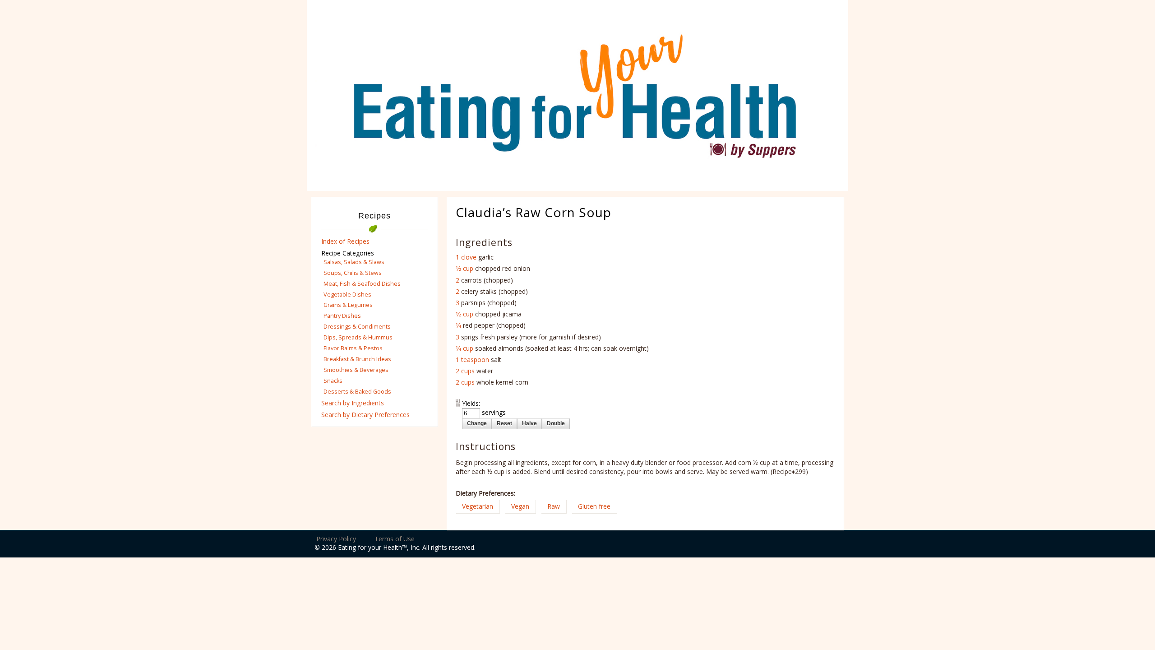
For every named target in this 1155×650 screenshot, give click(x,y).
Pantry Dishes (342, 316)
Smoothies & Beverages (355, 370)
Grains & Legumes (348, 305)
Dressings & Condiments (357, 326)
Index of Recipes (345, 241)
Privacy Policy (336, 538)
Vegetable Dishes (347, 294)
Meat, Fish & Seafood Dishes (362, 284)
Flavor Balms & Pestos (353, 348)
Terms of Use (394, 538)
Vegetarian (477, 506)
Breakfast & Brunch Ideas (357, 359)
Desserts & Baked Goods (357, 391)
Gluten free (594, 506)
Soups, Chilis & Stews (352, 273)
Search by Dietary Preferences (365, 414)
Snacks (332, 381)
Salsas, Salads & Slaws (353, 262)
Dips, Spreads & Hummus (358, 337)
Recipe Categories (347, 253)
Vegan (520, 506)
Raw (553, 506)
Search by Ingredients (352, 403)
